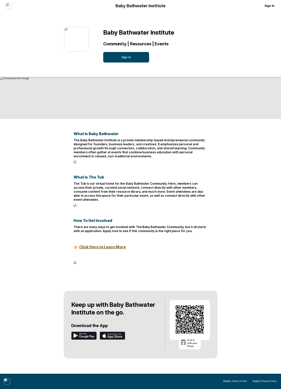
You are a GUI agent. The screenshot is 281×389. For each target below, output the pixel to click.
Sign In (270, 6)
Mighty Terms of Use (235, 381)
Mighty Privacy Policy (265, 381)
